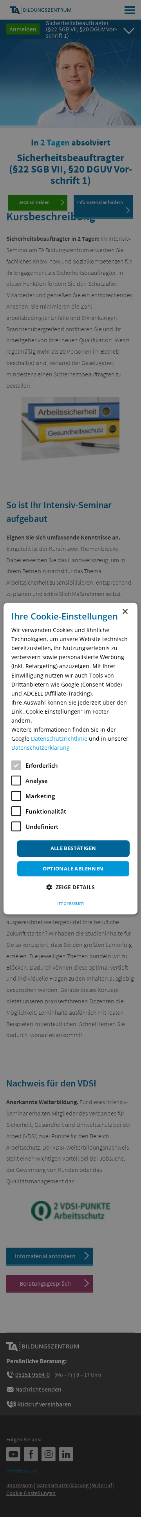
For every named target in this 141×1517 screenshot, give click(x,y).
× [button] (125, 612)
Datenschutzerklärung (40, 748)
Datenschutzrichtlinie (59, 738)
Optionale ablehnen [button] (73, 868)
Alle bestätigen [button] (73, 848)
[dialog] (70, 759)
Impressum (70, 903)
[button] (70, 887)
